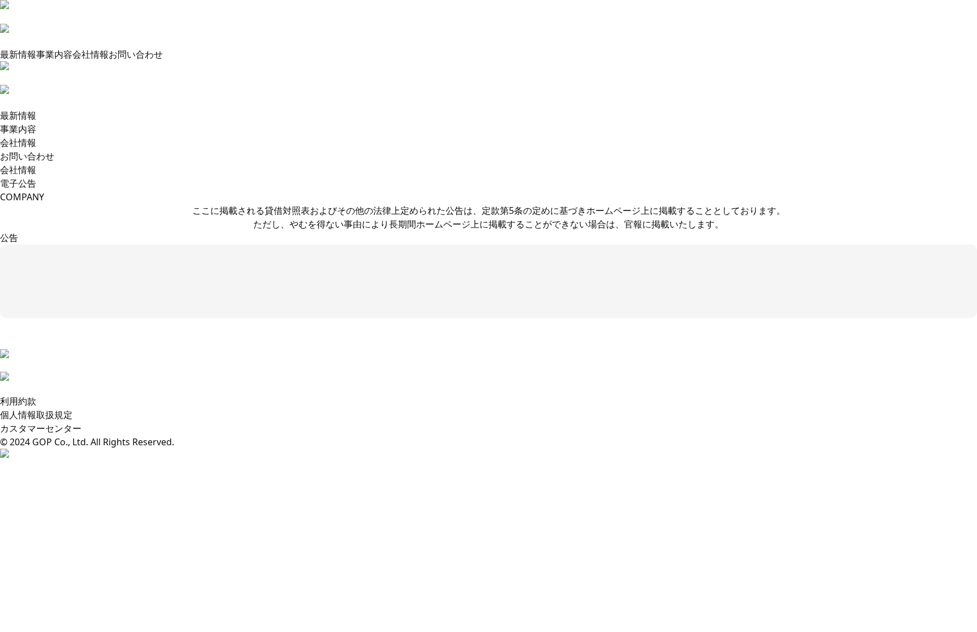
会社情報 (90, 54)
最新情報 (18, 54)
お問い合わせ (136, 54)
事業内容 (54, 54)
